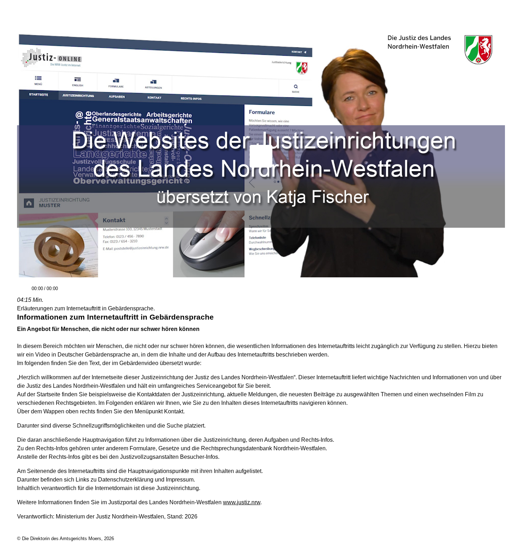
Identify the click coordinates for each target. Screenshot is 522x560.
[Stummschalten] (66, 292)
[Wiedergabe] (23, 292)
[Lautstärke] (110, 289)
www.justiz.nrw (241, 502)
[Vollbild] (496, 291)
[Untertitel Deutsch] (484, 291)
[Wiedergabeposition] (261, 279)
